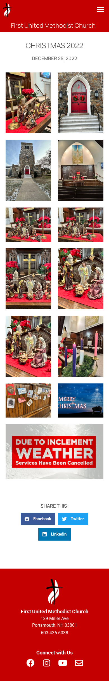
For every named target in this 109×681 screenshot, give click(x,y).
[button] (100, 9)
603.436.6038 (54, 632)
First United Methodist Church (53, 25)
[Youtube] (62, 663)
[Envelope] (79, 663)
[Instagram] (46, 663)
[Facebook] (30, 663)
